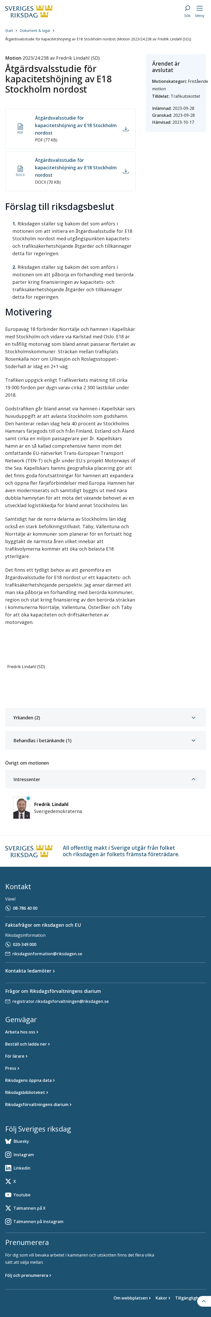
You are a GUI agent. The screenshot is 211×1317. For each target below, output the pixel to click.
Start (9, 30)
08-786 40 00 (25, 908)
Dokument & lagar (35, 30)
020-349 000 (24, 944)
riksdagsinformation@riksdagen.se (47, 954)
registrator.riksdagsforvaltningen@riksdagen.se (60, 1001)
